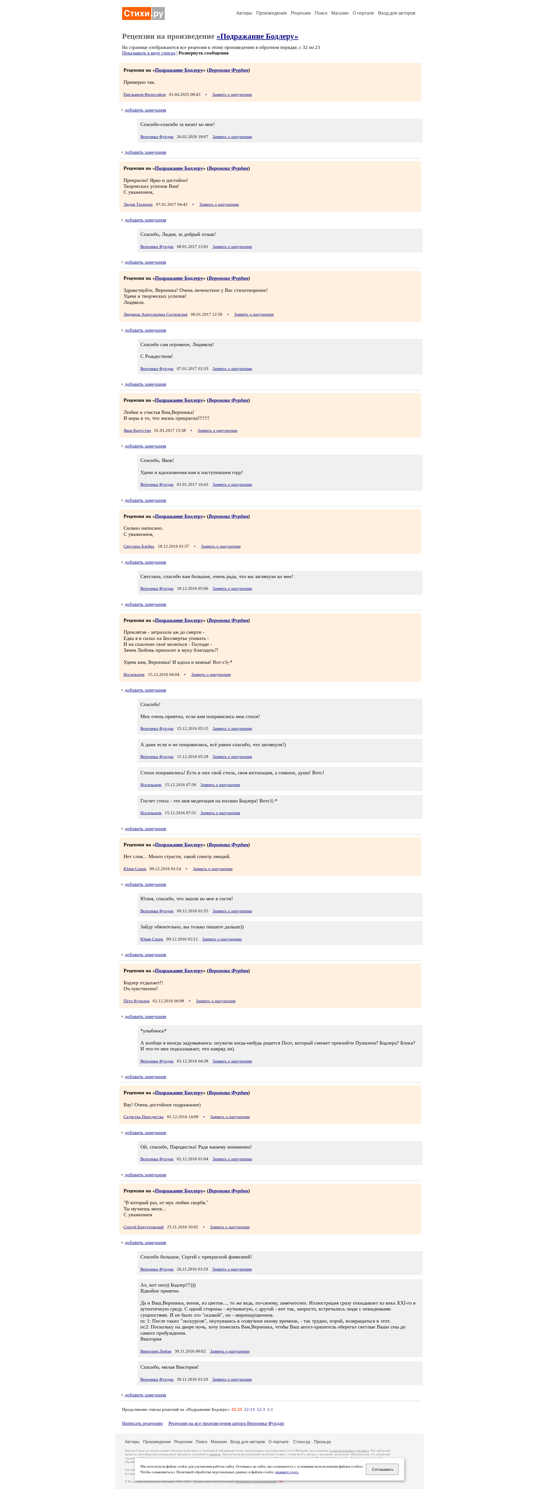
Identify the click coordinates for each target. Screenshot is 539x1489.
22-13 (249, 1409)
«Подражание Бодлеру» (257, 36)
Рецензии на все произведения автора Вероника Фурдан (226, 1423)
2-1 (270, 1409)
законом (214, 1454)
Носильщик (134, 674)
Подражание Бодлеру (179, 70)
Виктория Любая (155, 1351)
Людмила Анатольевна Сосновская (156, 314)
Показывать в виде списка (148, 53)
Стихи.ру (301, 1441)
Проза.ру (322, 1441)
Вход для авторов (396, 13)
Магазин (340, 13)
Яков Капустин (137, 430)
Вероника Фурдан (228, 70)
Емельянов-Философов (145, 94)
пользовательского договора (349, 1450)
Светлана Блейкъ (139, 546)
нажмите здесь (286, 1472)
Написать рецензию (142, 1423)
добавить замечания (145, 110)
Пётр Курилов (136, 1001)
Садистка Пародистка (144, 1117)
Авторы (244, 13)
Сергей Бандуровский (144, 1227)
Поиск (321, 13)
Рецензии (301, 13)
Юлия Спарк (135, 869)
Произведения (271, 13)
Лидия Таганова (138, 204)
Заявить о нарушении (232, 94)
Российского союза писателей (256, 1481)
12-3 (261, 1409)
